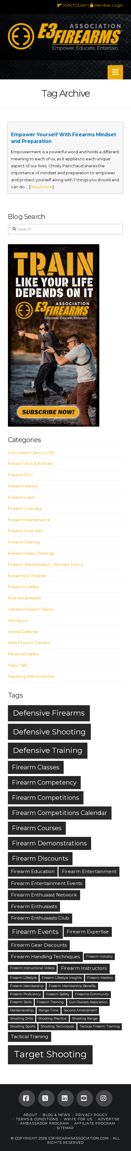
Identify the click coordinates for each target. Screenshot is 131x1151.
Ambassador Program (44, 1123)
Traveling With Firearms (31, 676)
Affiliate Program (94, 1123)
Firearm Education (33, 871)
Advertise (109, 1119)
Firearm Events (35, 931)
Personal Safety (23, 654)
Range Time (48, 1010)
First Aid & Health (24, 598)
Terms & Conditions (37, 1119)
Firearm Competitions (45, 797)
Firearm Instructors (84, 968)
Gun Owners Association (88, 1002)
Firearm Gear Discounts (39, 945)
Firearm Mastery (100, 978)
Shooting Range (84, 1019)
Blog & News (56, 1115)
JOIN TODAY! (74, 5)
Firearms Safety (23, 586)
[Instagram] (104, 1098)
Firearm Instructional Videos (32, 968)
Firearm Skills (21, 1002)
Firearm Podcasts (25, 531)
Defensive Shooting (49, 731)
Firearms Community (92, 994)
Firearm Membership (27, 986)
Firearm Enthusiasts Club (40, 918)
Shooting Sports (22, 1026)
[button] (115, 72)
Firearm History (23, 486)
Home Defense (23, 631)
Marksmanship (22, 1010)
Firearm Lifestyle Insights (62, 978)
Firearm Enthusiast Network (44, 895)
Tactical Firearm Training (100, 1026)
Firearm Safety (57, 994)
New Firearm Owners (29, 642)
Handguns (18, 620)
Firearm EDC (20, 475)
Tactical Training (29, 1036)
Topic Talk (17, 665)
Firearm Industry (99, 957)
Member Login (108, 5)
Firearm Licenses (24, 508)
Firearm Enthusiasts (34, 906)
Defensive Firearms (49, 712)
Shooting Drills (21, 1019)
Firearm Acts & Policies (30, 463)
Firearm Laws (21, 497)
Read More (41, 187)
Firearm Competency (44, 782)
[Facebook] (27, 1098)
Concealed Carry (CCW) (31, 452)
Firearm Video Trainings (31, 553)
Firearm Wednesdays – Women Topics (45, 564)
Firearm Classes (35, 767)
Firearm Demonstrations (49, 843)
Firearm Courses (37, 828)
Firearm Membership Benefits (72, 986)
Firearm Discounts (40, 858)
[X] (46, 1098)
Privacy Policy (92, 1115)
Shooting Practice (52, 1019)
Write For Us (78, 1119)
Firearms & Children (27, 576)
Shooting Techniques (57, 1026)
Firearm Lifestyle (23, 978)
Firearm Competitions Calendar (59, 812)
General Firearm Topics (30, 609)
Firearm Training (24, 542)
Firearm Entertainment (89, 871)
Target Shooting (50, 1054)
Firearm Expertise (88, 931)
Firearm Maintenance (29, 520)
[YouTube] (84, 1098)
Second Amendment (80, 1010)
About (30, 1115)
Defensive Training (47, 750)
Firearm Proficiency (25, 994)
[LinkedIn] (65, 1098)
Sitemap (65, 1128)
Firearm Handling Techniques (45, 956)
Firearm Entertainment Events (46, 883)
